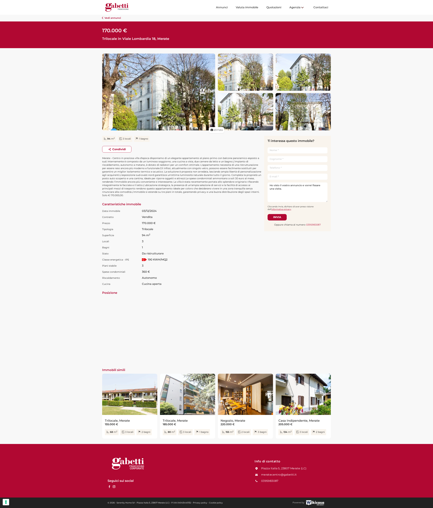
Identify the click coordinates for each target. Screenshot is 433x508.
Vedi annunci (112, 17)
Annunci (222, 7)
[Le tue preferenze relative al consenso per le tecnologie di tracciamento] (6, 502)
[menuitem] (221, 7)
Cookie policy (216, 502)
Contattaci (320, 7)
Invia (277, 217)
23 (218, 129)
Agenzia (295, 7)
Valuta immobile (247, 7)
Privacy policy (200, 502)
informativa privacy (281, 209)
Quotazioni (273, 7)
